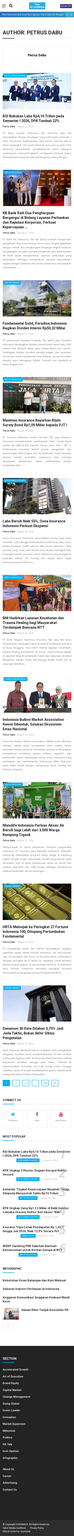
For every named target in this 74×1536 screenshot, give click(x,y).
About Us (8, 1469)
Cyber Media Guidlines (14, 1528)
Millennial (9, 1430)
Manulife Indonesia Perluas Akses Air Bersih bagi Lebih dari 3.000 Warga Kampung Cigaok (33, 830)
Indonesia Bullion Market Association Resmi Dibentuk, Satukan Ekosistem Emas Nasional (33, 724)
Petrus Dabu (37, 55)
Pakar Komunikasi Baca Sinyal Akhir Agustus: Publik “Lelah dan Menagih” (33, 14)
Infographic (10, 1458)
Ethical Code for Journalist (16, 1531)
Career (7, 1476)
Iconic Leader (11, 1410)
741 (45, 1083)
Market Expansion (14, 1424)
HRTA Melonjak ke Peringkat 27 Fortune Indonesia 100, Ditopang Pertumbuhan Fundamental (35, 931)
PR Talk (7, 1444)
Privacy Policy (37, 1528)
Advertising (10, 1482)
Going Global (11, 1403)
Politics (7, 1437)
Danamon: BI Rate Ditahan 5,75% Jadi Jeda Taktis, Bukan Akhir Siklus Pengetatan (33, 1033)
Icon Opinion (11, 1451)
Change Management (15, 679)
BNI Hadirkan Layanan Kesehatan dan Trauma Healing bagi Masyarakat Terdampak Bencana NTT (33, 623)
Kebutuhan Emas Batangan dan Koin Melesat (34, 1280)
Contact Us (10, 1489)
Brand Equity (28, 1236)
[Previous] (5, 1326)
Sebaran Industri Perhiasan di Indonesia (31, 1289)
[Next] (11, 1326)
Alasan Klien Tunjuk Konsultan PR (44, 1310)
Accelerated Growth (15, 76)
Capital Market (12, 283)
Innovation (9, 1417)
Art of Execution (13, 172)
